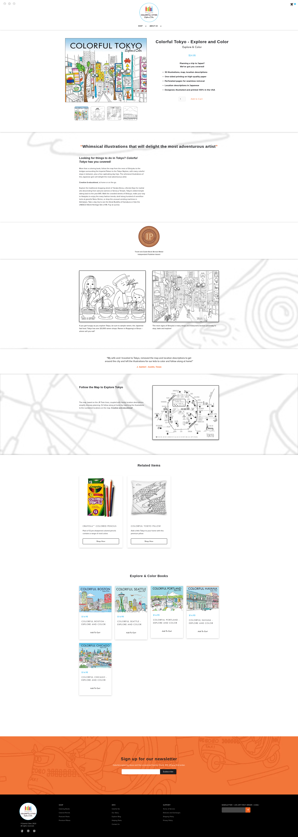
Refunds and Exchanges (171, 813)
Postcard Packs (64, 817)
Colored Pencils (64, 813)
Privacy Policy (168, 820)
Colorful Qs (116, 809)
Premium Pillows (64, 820)
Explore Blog (116, 817)
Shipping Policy (168, 817)
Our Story (115, 813)
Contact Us (116, 824)
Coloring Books (64, 809)
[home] (149, 12)
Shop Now (101, 541)
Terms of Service (169, 809)
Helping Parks (117, 820)
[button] (141, 26)
